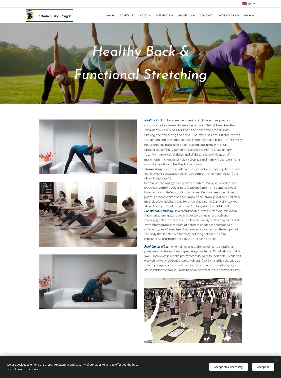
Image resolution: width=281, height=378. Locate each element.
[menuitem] (111, 15)
